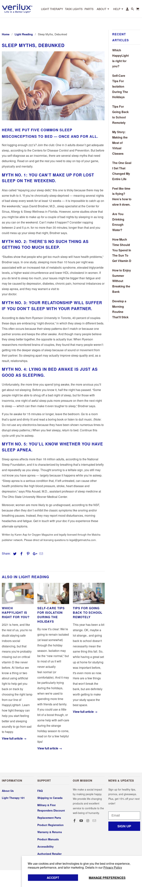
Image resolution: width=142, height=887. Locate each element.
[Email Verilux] (95, 820)
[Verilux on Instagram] (88, 820)
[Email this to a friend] (41, 553)
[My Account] (127, 9)
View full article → (14, 738)
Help (118, 8)
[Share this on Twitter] (14, 553)
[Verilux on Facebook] (75, 820)
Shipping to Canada (49, 798)
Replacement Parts (49, 818)
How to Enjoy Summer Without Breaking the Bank (121, 281)
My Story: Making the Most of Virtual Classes (120, 142)
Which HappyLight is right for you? (16, 612)
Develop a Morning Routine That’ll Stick (120, 309)
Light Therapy (52, 9)
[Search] (132, 9)
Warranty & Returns (49, 832)
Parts (89, 9)
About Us (8, 791)
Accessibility (45, 846)
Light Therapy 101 (13, 798)
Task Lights (74, 9)
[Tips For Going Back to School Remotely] (89, 593)
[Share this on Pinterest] (28, 553)
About (103, 8)
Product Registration (50, 825)
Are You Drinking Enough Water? (118, 222)
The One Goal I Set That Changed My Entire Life (121, 171)
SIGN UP (124, 826)
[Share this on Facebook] (21, 553)
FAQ (40, 791)
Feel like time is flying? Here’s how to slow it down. (121, 196)
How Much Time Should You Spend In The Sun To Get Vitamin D (121, 250)
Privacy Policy (112, 867)
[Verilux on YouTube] (82, 820)
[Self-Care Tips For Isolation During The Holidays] (53, 593)
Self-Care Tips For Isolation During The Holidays (51, 615)
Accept (53, 877)
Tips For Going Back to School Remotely (87, 612)
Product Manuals (48, 839)
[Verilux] (17, 8)
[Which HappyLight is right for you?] (18, 593)
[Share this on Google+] (34, 553)
